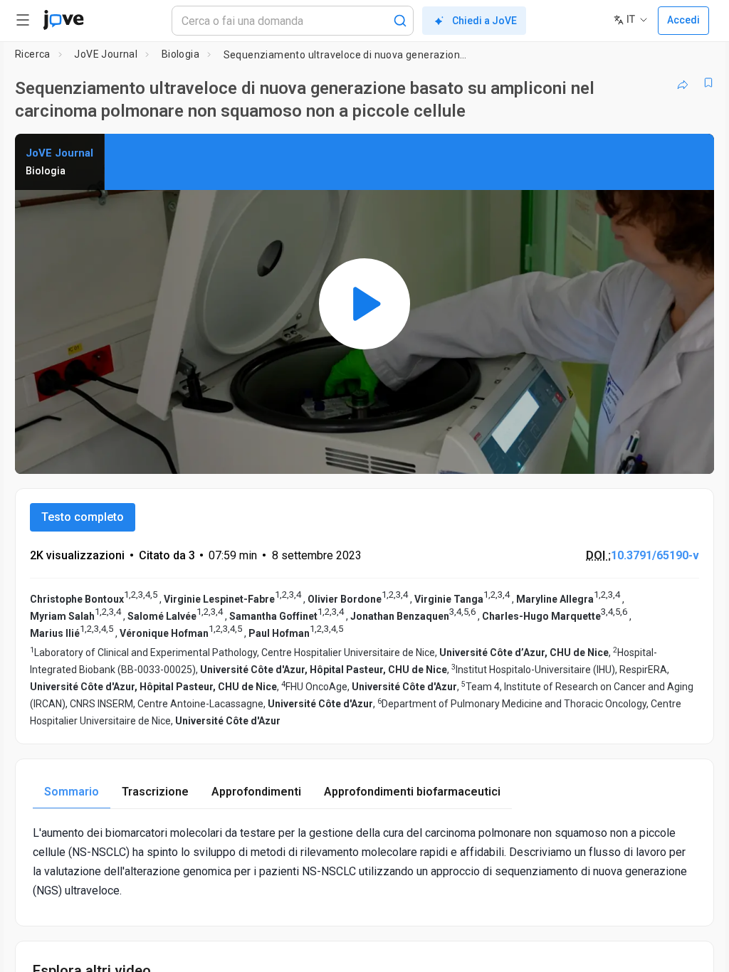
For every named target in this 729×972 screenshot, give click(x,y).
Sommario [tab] (71, 791)
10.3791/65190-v (655, 555)
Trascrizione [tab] (155, 791)
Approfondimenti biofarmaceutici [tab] (412, 791)
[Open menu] (22, 20)
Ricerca (33, 54)
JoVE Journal (105, 54)
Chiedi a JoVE (484, 20)
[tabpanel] (364, 862)
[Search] (400, 21)
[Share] (682, 82)
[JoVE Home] (63, 20)
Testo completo (82, 517)
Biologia (180, 54)
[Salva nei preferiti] (708, 82)
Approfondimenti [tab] (256, 791)
